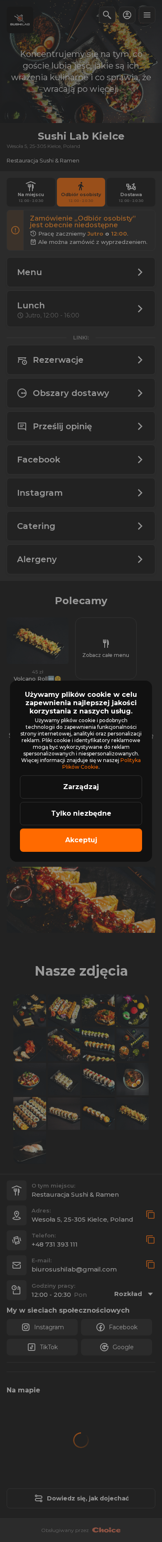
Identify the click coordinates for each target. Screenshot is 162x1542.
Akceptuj (81, 840)
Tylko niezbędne (81, 813)
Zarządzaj (81, 787)
